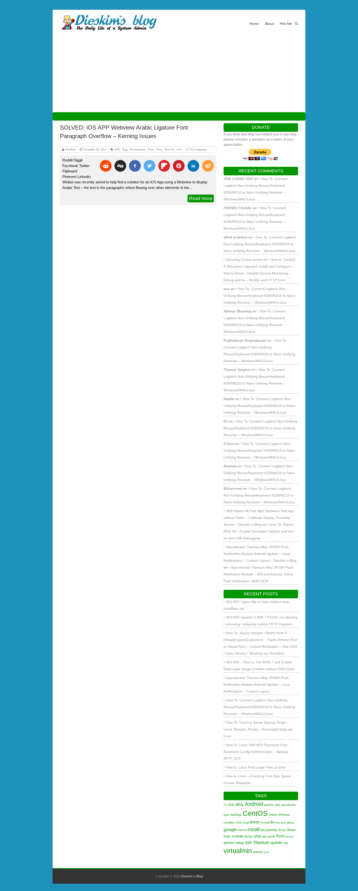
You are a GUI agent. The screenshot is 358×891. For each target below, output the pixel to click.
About (269, 24)
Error (151, 149)
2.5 (225, 804)
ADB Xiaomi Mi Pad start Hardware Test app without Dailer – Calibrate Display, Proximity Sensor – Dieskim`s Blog (259, 517)
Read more (200, 198)
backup (236, 814)
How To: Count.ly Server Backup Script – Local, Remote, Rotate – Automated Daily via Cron (258, 729)
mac (227, 836)
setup (239, 843)
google (230, 829)
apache (269, 805)
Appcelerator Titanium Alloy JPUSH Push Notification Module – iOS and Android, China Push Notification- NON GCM (258, 574)
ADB (231, 805)
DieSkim (70, 149)
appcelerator (288, 804)
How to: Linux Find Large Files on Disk (255, 767)
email (246, 822)
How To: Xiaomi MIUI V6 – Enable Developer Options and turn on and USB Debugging (259, 531)
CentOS (255, 813)
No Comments (198, 149)
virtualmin (238, 850)
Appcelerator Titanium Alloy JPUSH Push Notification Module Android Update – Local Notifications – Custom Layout (257, 684)
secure (289, 836)
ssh (248, 842)
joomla (271, 830)
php (257, 836)
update (276, 842)
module (237, 836)
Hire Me (286, 24)
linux (291, 829)
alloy (239, 804)
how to (242, 830)
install (253, 829)
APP (117, 149)
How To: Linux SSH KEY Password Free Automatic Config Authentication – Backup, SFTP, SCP (256, 751)
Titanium (261, 842)
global (290, 822)
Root (280, 836)
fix (272, 822)
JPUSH (282, 830)
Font (159, 149)
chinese (284, 814)
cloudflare (229, 822)
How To (169, 149)
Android (254, 804)
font (277, 822)
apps (226, 814)
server (229, 842)
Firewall (265, 822)
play (264, 836)
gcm (283, 822)
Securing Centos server (244, 260)
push (271, 836)
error (255, 822)
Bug (124, 149)
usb (285, 843)
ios (263, 830)
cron (239, 822)
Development (137, 149)
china (273, 814)
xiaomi (258, 852)
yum (266, 852)
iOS (179, 149)
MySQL (248, 836)
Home (254, 24)
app (277, 805)
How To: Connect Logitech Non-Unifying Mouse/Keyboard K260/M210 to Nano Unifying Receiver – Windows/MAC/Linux (260, 244)
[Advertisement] (179, 75)
